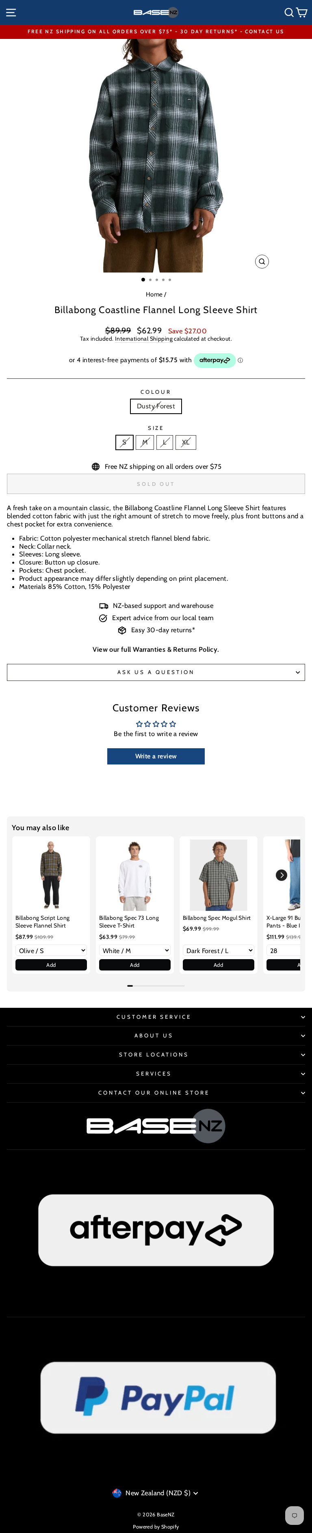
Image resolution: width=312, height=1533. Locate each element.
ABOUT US (153, 1035)
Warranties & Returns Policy (175, 649)
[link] (51, 875)
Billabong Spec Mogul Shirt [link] (217, 917)
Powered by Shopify (156, 1527)
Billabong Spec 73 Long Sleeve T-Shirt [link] (129, 922)
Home (154, 294)
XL (186, 442)
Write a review (156, 756)
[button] (281, 875)
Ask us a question (156, 672)
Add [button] (51, 965)
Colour (156, 392)
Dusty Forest (156, 406)
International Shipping (144, 338)
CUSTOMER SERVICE (154, 1016)
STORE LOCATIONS (154, 1054)
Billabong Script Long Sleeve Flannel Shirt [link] (42, 922)
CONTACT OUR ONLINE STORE (153, 1092)
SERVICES (154, 1073)
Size (156, 428)
